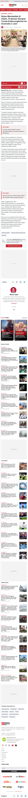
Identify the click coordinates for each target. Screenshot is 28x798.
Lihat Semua (24, 317)
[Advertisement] (14, 66)
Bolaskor (9, 10)
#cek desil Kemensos (13, 714)
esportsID (15, 10)
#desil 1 (17, 711)
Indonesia (4, 13)
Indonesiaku (4, 752)
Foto (2, 759)
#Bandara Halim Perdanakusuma (18, 232)
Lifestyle (3, 754)
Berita (10, 13)
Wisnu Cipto (6, 27)
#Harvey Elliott (5, 716)
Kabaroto (3, 10)
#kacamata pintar (5, 709)
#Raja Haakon (14, 709)
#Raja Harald (21, 709)
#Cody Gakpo (12, 716)
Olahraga (3, 756)
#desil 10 (12, 711)
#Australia (4, 235)
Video (2, 761)
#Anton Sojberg (5, 711)
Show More (14, 303)
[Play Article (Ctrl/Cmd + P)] (19, 87)
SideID (20, 10)
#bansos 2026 (5, 714)
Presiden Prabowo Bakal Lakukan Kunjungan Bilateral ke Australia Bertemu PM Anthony (13, 131)
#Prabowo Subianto (6, 232)
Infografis (3, 757)
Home (2, 748)
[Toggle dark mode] (25, 5)
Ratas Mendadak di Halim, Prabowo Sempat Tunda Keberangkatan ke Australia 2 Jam (14, 20)
